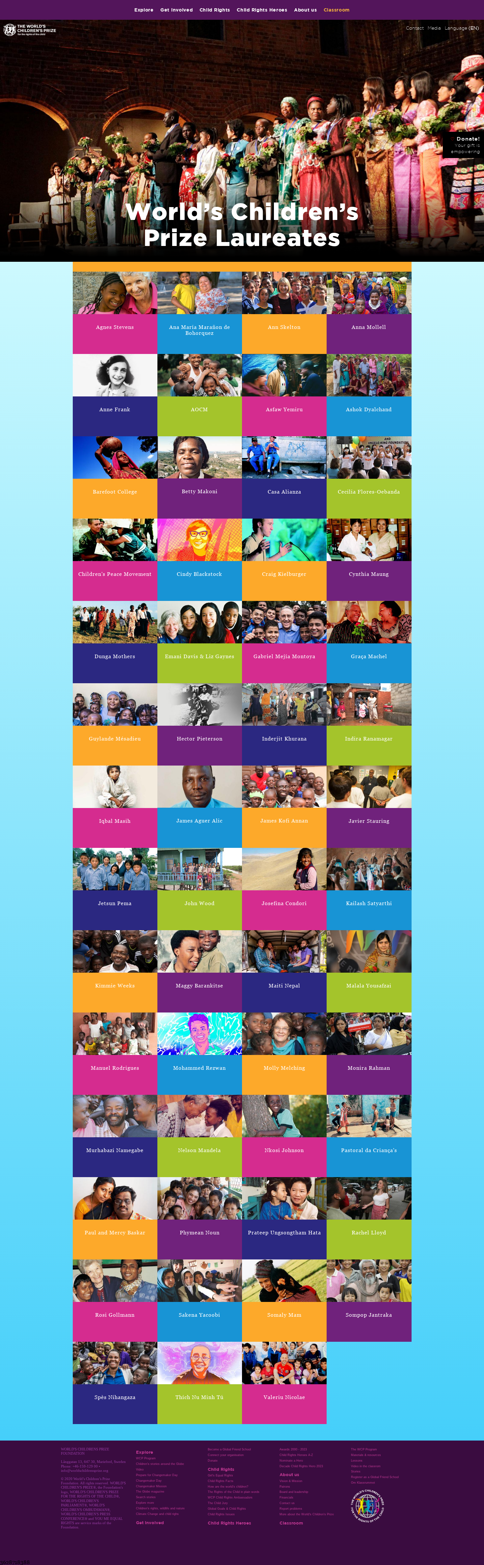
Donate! (465, 145)
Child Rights (215, 10)
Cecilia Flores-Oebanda (369, 492)
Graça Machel (369, 656)
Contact (415, 28)
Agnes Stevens (115, 327)
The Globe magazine (150, 1491)
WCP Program (146, 1458)
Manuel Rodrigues (115, 1068)
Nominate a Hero (291, 1460)
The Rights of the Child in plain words (233, 1492)
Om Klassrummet (363, 1482)
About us (305, 10)
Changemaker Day (149, 1480)
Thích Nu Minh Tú (199, 1397)
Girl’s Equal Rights (220, 1475)
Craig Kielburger (284, 574)
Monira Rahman (369, 1068)
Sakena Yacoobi (199, 1315)
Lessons (357, 1460)
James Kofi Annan (284, 820)
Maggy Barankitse (199, 985)
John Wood (200, 903)
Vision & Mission (291, 1481)
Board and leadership (294, 1492)
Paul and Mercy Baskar (115, 1232)
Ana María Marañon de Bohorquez (199, 330)
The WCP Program (364, 1449)
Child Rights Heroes (262, 10)
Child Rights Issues (221, 1514)
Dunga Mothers (114, 656)
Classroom (337, 10)
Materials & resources (366, 1455)
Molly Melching (284, 1068)
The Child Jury (218, 1503)
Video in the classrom (366, 1466)
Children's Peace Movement (115, 574)
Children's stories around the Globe (160, 1464)
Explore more (145, 1502)
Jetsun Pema (115, 903)
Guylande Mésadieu (115, 739)
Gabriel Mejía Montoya (284, 656)
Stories (356, 1471)
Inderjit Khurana (284, 739)
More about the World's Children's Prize (307, 1514)
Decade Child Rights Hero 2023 (301, 1466)
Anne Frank (114, 409)
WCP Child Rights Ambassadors (230, 1497)
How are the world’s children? (228, 1486)
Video (140, 1469)
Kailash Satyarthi (369, 903)
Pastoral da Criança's (369, 1150)
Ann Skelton (284, 327)
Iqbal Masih (115, 821)
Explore (144, 10)
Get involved (176, 10)
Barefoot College (115, 492)
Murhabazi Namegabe (115, 1150)
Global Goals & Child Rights (227, 1508)
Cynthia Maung (369, 574)
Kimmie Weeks (115, 985)
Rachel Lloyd (369, 1232)
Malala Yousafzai (368, 985)
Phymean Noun (200, 1232)
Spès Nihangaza (115, 1397)
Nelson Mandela (199, 1150)
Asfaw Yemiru (284, 409)
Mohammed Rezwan (199, 1068)
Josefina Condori (284, 903)
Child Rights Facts (220, 1481)
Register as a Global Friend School (375, 1477)
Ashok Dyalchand (369, 409)
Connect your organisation (226, 1455)
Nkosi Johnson (284, 1150)
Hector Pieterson (200, 739)
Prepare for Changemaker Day (157, 1475)
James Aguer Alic (199, 820)
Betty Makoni (200, 491)
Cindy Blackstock (199, 574)
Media (434, 28)
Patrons (285, 1486)
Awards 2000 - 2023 (293, 1449)
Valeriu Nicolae (284, 1397)
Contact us (287, 1503)
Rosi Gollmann (115, 1315)
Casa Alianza (284, 492)
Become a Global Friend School (229, 1449)
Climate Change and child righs (157, 1514)
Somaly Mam (284, 1315)
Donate (213, 1460)
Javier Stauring (369, 821)
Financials (286, 1497)
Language (462, 28)
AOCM (199, 409)
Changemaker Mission (151, 1486)
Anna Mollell (369, 327)
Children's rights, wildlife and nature (160, 1508)
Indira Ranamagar (369, 739)
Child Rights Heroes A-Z (296, 1455)
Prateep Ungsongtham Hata (284, 1232)
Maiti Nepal (284, 985)
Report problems (291, 1508)
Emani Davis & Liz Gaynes (199, 656)
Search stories (146, 1497)
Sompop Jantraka (369, 1315)
